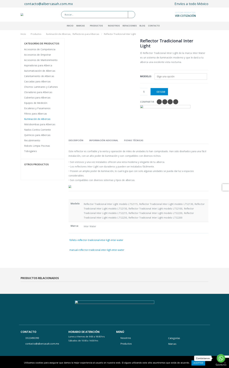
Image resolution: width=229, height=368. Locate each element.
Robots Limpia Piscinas (37, 145)
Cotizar (161, 91)
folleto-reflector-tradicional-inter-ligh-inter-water (96, 240)
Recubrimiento (32, 140)
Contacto (154, 25)
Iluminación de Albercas (37, 119)
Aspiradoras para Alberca (38, 65)
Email (175, 101)
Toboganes (30, 151)
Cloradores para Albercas (38, 92)
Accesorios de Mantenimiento (41, 60)
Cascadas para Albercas (37, 81)
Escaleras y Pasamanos (37, 108)
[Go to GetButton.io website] (221, 365)
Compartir (147, 101)
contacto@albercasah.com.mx (48, 4)
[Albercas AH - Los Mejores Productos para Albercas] (29, 14)
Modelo (145, 76)
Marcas (172, 343)
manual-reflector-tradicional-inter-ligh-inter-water (96, 249)
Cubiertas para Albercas (37, 97)
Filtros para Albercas (35, 113)
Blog (142, 25)
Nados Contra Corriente (37, 129)
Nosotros (114, 25)
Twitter (164, 101)
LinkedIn (170, 101)
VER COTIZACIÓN (185, 16)
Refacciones (130, 25)
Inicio (70, 25)
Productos (96, 25)
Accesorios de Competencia (39, 49)
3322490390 (32, 338)
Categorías (174, 338)
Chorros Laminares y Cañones (41, 86)
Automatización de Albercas (39, 70)
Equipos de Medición (35, 102)
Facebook (159, 101)
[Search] (131, 14)
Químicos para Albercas (37, 135)
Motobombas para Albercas (39, 124)
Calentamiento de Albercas (39, 76)
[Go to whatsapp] (221, 358)
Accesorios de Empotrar (37, 54)
